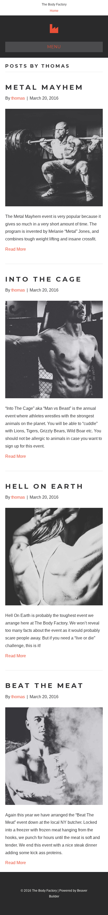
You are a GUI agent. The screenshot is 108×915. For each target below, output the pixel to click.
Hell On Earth (44, 486)
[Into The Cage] (54, 349)
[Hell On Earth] (54, 556)
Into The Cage (43, 279)
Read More (15, 249)
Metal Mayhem (44, 87)
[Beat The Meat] (54, 755)
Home (54, 11)
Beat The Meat (44, 685)
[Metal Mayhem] (54, 157)
